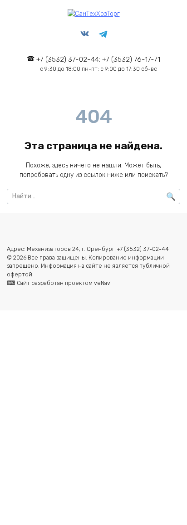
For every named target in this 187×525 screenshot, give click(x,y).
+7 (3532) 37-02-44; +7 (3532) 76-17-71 (98, 63)
